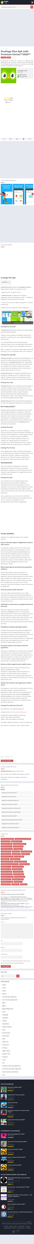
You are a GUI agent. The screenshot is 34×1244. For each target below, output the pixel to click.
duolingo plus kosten (7, 874)
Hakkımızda (21, 1226)
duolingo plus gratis (6, 871)
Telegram (23, 139)
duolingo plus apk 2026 (7, 861)
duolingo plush (18, 882)
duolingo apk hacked (7, 844)
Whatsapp (30, 139)
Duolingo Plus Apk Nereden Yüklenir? (10, 823)
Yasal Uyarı (27, 1226)
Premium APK (5, 1045)
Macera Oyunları (6, 1033)
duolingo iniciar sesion (7, 856)
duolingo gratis (16, 854)
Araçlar (4, 988)
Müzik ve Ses (5, 1042)
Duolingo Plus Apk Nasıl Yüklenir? (9, 804)
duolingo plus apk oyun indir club (10, 864)
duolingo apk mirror (7, 846)
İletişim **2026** (13, 1226)
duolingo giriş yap (6, 854)
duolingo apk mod (18, 846)
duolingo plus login (18, 874)
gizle (9, 282)
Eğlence (4, 1006)
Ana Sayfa (6, 1226)
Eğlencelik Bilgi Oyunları (7, 1009)
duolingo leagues (19, 856)
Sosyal (3, 1060)
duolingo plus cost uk (18, 866)
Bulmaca (4, 994)
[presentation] (1, 194)
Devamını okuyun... (7, 761)
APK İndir (29, 1222)
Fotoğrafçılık (5, 1015)
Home (2, 48)
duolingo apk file (6, 841)
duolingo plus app (24, 864)
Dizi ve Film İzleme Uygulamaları (9, 1000)
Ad (2, 940)
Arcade (4, 991)
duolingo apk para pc (7, 849)
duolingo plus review (18, 879)
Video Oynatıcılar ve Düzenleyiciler (10, 1072)
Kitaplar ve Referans (7, 1027)
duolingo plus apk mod (20, 861)
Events (4, 1012)
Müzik (3, 1039)
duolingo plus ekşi (6, 869)
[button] (31, 7)
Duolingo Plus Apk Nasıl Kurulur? (9, 792)
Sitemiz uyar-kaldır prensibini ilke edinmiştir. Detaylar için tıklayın (17, 1223)
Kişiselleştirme (5, 1024)
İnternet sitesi (4, 954)
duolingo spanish (6, 884)
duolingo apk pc (18, 849)
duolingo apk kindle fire (19, 844)
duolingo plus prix (6, 879)
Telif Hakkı (28, 1228)
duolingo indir (25, 854)
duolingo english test (26, 851)
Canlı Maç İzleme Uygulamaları (9, 997)
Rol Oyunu (4, 1048)
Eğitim (6, 48)
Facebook (4, 139)
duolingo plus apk (15, 859)
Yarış (3, 1075)
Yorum (3, 922)
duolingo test (15, 884)
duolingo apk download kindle (22, 839)
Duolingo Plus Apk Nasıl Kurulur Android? (11, 812)
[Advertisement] (17, 28)
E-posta (3, 947)
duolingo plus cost (6, 866)
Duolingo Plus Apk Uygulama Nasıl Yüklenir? (12, 819)
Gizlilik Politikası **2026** (10, 1228)
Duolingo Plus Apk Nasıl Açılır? (9, 796)
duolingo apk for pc (16, 841)
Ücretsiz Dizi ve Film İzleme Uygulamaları (11, 1069)
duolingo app (15, 851)
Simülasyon (5, 1057)
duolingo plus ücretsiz (7, 882)
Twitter (10, 139)
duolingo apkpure (6, 851)
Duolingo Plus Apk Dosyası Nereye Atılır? (11, 808)
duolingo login (5, 859)
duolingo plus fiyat (17, 869)
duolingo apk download (7, 839)
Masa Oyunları (5, 1036)
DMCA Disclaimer (21, 1228)
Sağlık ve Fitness (6, 1051)
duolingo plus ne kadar (7, 877)
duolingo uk (24, 884)
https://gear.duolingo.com (19, 712)
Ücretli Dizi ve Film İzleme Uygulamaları (11, 1066)
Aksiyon (4, 985)
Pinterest (17, 139)
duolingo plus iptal (18, 871)
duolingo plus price (19, 877)
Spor (3, 1063)
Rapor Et (9, 102)
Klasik (3, 1030)
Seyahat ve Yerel (6, 1054)
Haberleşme (5, 1018)
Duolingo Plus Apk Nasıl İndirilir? (9, 816)
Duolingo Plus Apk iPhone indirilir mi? (10, 800)
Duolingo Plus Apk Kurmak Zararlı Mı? (10, 827)
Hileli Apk (4, 1021)
